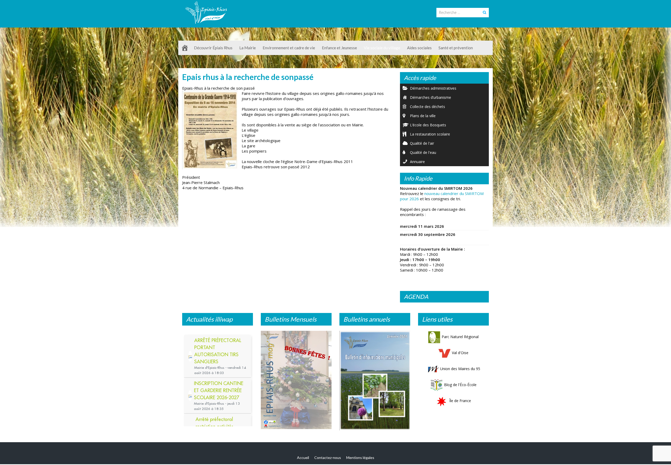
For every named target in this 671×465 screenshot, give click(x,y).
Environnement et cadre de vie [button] (289, 47)
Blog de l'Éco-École (460, 384)
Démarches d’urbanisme (430, 97)
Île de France (460, 400)
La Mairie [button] (247, 47)
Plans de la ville (423, 115)
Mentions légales (360, 458)
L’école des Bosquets (428, 124)
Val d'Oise (460, 352)
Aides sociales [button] (419, 47)
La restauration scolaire (430, 134)
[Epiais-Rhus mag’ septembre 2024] (296, 381)
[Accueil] (184, 48)
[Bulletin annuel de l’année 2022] (374, 379)
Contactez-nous (327, 458)
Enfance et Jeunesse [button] (339, 47)
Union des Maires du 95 (460, 368)
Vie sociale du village (382, 47)
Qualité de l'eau (423, 152)
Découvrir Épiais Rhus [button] (213, 47)
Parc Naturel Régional (460, 336)
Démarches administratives (433, 88)
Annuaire (417, 161)
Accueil (303, 458)
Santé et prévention (456, 47)
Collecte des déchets (427, 106)
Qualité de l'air (422, 143)
